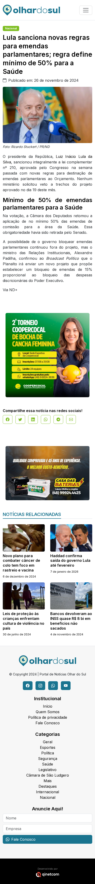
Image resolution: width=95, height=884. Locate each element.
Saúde (47, 764)
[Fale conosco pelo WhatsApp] (53, 685)
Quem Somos (47, 711)
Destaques (48, 786)
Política (47, 753)
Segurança (47, 758)
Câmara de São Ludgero (47, 775)
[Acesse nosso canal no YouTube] (66, 685)
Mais (48, 780)
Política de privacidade (47, 717)
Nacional (11, 28)
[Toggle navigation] (85, 10)
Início (47, 706)
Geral (47, 742)
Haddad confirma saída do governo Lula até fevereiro (70, 560)
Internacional (47, 792)
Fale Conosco (48, 723)
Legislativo (47, 769)
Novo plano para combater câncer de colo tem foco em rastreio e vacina (21, 562)
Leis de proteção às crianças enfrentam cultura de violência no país (23, 620)
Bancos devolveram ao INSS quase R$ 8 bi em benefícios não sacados (71, 620)
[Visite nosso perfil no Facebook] (28, 685)
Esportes (47, 747)
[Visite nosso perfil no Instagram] (40, 685)
